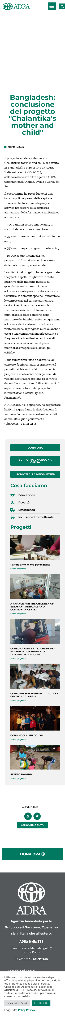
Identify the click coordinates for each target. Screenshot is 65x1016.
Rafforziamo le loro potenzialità (30, 564)
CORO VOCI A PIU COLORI (27, 735)
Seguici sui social (21, 971)
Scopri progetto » (18, 568)
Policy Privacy (26, 1010)
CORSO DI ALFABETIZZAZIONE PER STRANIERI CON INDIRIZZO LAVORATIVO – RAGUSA (32, 651)
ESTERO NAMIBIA (21, 774)
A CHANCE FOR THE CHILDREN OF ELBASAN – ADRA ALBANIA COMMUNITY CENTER (32, 606)
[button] (52, 6)
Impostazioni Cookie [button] (17, 1003)
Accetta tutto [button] (41, 1003)
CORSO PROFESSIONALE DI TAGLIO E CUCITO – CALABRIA (34, 695)
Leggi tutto (10, 1010)
